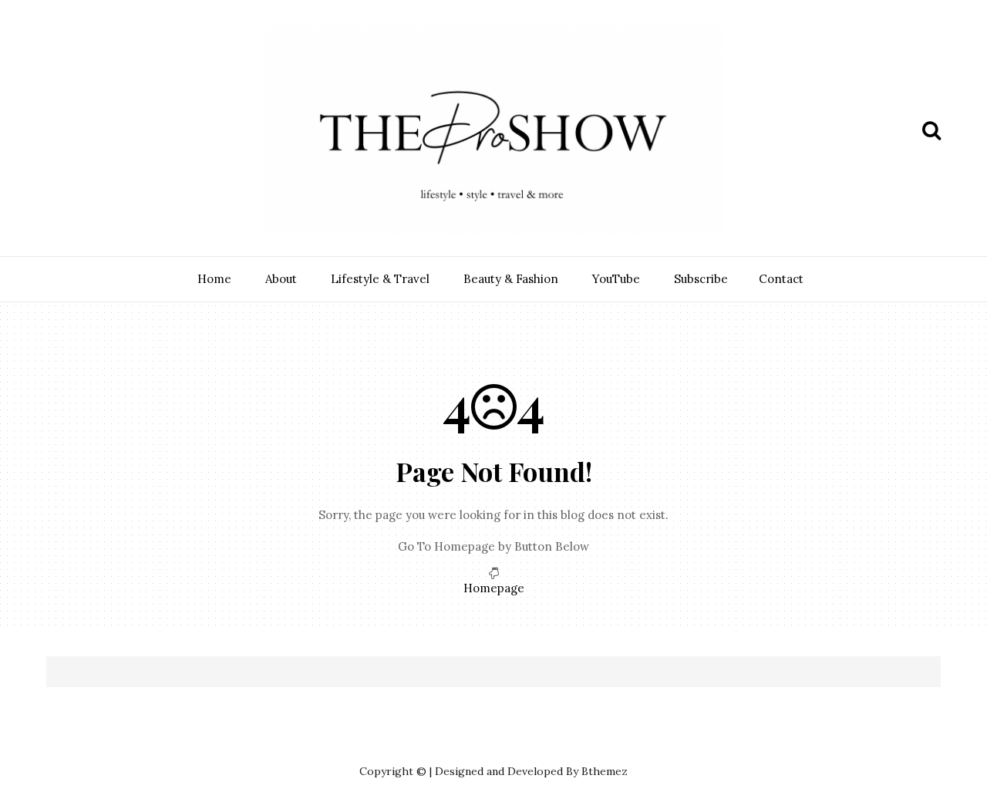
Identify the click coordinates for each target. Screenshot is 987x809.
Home (214, 278)
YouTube (616, 278)
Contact (781, 278)
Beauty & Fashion (510, 278)
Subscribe (701, 278)
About (281, 278)
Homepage (493, 588)
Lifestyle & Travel (380, 278)
